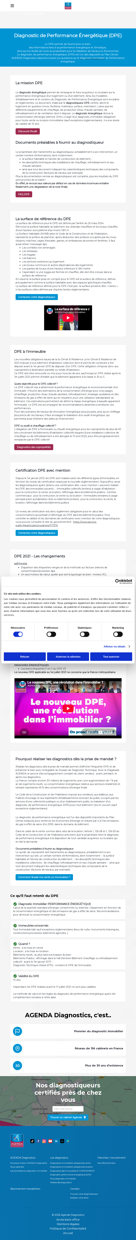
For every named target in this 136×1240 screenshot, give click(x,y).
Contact (74, 1188)
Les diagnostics (59, 1157)
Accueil (13, 13)
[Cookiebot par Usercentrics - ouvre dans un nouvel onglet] (117, 581)
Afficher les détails (115, 646)
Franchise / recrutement (112, 1157)
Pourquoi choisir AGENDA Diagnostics (28, 1163)
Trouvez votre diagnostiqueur (84, 1194)
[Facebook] (38, 1141)
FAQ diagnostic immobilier (63, 1178)
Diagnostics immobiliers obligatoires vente (70, 1163)
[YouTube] (50, 1141)
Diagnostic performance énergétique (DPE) (70, 1174)
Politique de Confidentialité (68, 1228)
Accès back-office (68, 1219)
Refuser (24, 656)
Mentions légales (68, 1224)
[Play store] (68, 1141)
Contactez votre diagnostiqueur (36, 297)
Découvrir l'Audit (27, 131)
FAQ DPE (24, 194)
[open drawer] (12, 6)
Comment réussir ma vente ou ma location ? (44, 877)
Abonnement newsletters (25, 1188)
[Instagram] (44, 1141)
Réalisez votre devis (79, 1197)
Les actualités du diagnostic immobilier (28, 1171)
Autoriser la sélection (68, 656)
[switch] (51, 634)
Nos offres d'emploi (106, 1163)
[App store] (62, 1141)
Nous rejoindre (17, 1167)
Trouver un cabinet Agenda (66, 1117)
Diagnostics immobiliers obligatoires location (71, 1167)
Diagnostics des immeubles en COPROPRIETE (72, 1171)
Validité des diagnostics (60, 1182)
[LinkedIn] (56, 1141)
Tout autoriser (111, 656)
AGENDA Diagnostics (22, 1157)
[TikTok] (32, 1141)
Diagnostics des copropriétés (34, 447)
